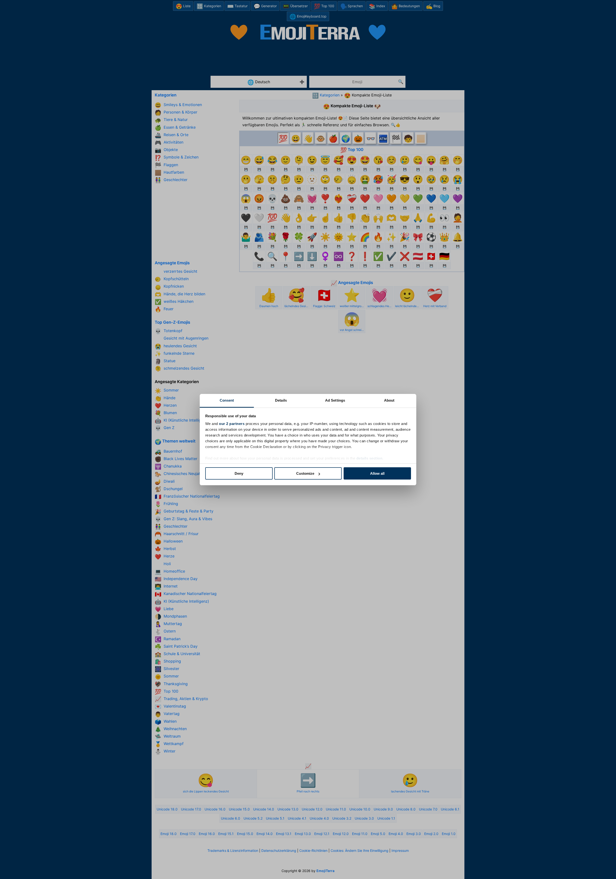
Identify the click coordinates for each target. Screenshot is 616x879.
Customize (305, 473)
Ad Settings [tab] (335, 400)
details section (369, 458)
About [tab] (389, 400)
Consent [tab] (227, 400)
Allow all (377, 473)
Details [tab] (281, 400)
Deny (239, 473)
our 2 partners (231, 424)
